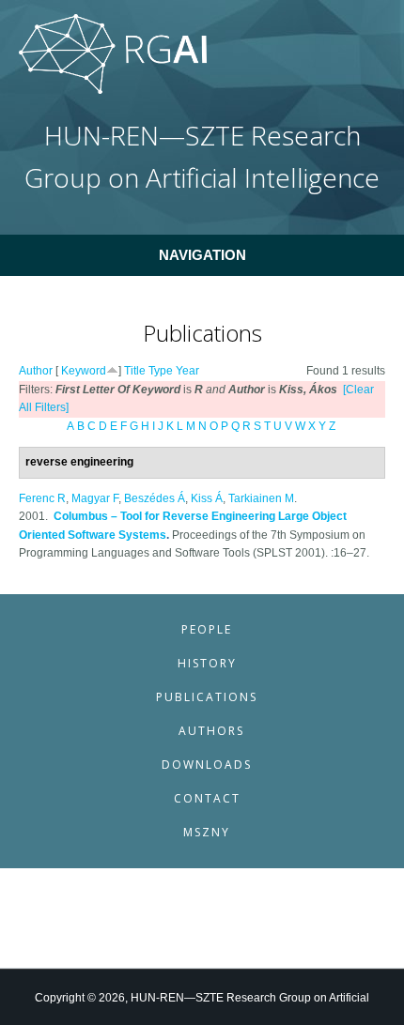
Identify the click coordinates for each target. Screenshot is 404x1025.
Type (160, 370)
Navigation (202, 255)
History (207, 663)
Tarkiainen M (261, 498)
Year (187, 370)
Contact (207, 798)
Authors (211, 731)
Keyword (83, 370)
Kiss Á (207, 498)
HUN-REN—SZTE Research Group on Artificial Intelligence (202, 156)
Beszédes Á (154, 498)
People (206, 629)
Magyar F (94, 498)
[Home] (113, 90)
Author (36, 370)
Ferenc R (42, 498)
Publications (206, 697)
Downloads (207, 765)
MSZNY (206, 832)
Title (135, 370)
